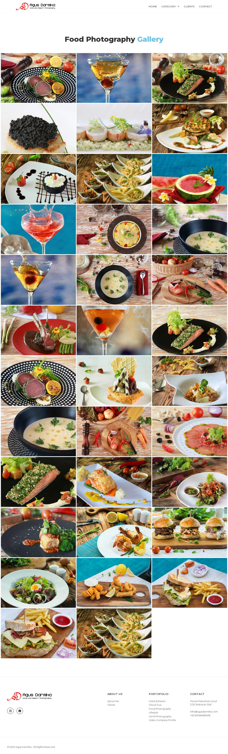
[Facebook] (20, 711)
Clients (189, 6)
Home (153, 6)
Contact (205, 6)
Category (168, 6)
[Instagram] (10, 711)
